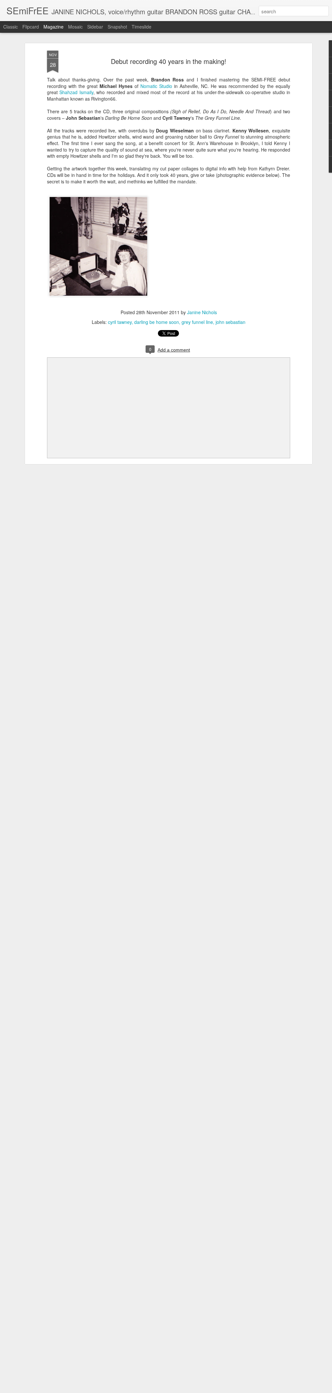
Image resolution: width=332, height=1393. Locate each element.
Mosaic (75, 26)
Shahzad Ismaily (76, 92)
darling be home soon (156, 322)
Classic (10, 26)
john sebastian (230, 322)
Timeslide (141, 26)
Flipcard (30, 26)
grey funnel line (197, 322)
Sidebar (95, 26)
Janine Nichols (202, 312)
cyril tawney (120, 322)
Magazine (53, 26)
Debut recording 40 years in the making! (168, 61)
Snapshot (117, 26)
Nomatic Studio (156, 86)
